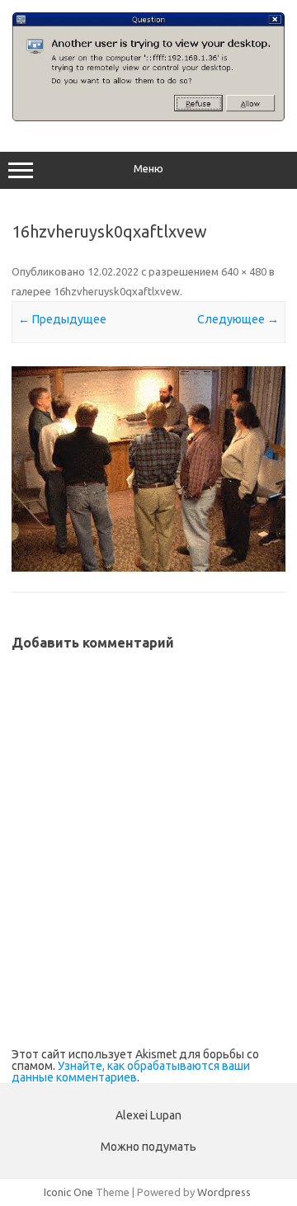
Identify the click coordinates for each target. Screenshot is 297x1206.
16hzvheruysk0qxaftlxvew (117, 291)
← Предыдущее (62, 319)
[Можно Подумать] (148, 117)
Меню (148, 169)
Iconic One (68, 1192)
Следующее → (238, 319)
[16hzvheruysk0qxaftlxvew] (148, 469)
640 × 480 (243, 271)
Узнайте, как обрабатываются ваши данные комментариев (131, 1071)
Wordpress (224, 1192)
